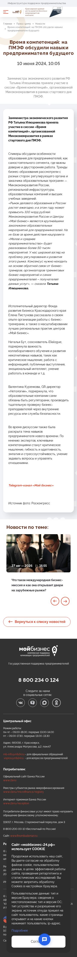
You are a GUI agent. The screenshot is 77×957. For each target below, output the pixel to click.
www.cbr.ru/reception (16, 803)
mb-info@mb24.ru (13, 754)
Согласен (38, 942)
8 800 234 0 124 (38, 680)
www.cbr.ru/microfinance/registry (23, 791)
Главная (7, 23)
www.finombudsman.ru (23, 835)
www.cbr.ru (9, 780)
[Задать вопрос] (44, 939)
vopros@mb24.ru (14, 758)
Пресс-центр (23, 23)
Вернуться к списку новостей (40, 622)
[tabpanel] (38, 568)
